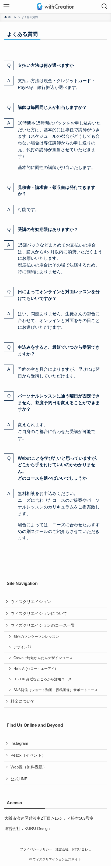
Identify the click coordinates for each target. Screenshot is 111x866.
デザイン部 (22, 647)
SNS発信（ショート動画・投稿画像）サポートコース (55, 690)
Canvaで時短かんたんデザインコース (42, 658)
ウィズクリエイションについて (39, 613)
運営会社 (62, 849)
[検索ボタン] (104, 6)
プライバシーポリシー (36, 849)
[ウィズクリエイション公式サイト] (55, 6)
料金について (23, 701)
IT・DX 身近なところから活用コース (42, 679)
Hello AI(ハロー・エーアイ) (34, 669)
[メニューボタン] (6, 6)
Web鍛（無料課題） (29, 767)
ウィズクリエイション (31, 602)
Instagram (19, 743)
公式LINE (19, 779)
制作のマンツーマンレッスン (36, 637)
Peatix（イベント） (28, 755)
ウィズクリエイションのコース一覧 (43, 625)
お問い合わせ (81, 849)
